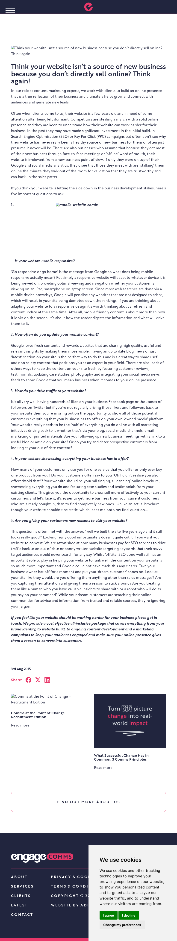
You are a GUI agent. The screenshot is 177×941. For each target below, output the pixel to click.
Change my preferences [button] (122, 925)
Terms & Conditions (77, 886)
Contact (22, 914)
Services (22, 886)
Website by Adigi (72, 905)
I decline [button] (128, 915)
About (19, 876)
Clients (21, 895)
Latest (19, 905)
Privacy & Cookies (75, 876)
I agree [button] (108, 915)
